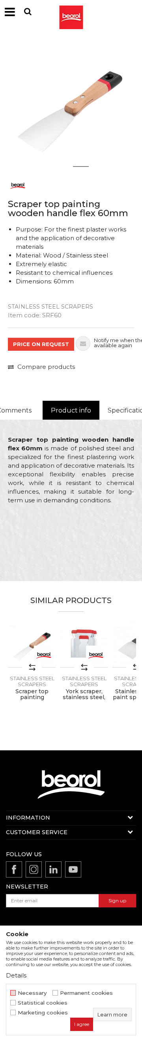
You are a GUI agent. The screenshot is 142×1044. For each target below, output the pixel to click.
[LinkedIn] (53, 869)
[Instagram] (33, 869)
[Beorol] (18, 185)
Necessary (32, 993)
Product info (71, 410)
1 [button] (61, 166)
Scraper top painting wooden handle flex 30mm (32, 700)
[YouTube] (73, 869)
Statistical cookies (42, 1003)
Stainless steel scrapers (50, 306)
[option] (71, 104)
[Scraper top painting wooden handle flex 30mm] (32, 643)
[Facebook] (14, 869)
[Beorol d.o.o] (71, 12)
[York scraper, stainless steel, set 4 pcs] (84, 643)
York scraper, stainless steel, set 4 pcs (84, 697)
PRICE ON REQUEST (41, 344)
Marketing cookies (43, 1013)
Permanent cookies (86, 993)
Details (16, 975)
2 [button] (81, 166)
